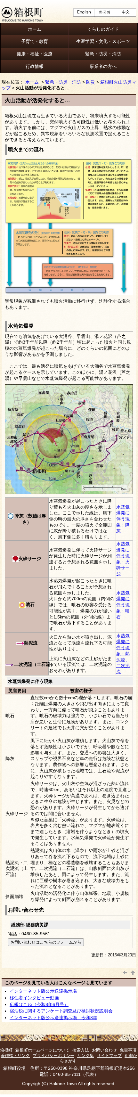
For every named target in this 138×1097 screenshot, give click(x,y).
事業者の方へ (103, 66)
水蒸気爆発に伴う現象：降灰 (123, 519)
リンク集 (85, 1055)
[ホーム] (22, 19)
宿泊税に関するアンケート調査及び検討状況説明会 (61, 1010)
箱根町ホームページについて (42, 1050)
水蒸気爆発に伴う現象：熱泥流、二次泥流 (123, 653)
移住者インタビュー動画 (34, 997)
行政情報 (35, 66)
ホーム (34, 29)
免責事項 (128, 1050)
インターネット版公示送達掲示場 (43, 991)
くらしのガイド (103, 29)
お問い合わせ (104, 1050)
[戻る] (125, 972)
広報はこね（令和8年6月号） (39, 1004)
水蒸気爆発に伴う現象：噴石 (123, 604)
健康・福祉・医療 (35, 53)
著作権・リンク (15, 1055)
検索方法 (80, 1050)
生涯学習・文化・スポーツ (103, 41)
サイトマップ (109, 1055)
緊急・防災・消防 (103, 53)
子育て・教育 (34, 41)
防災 (90, 82)
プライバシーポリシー (53, 1055)
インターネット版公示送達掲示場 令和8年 (53, 1017)
